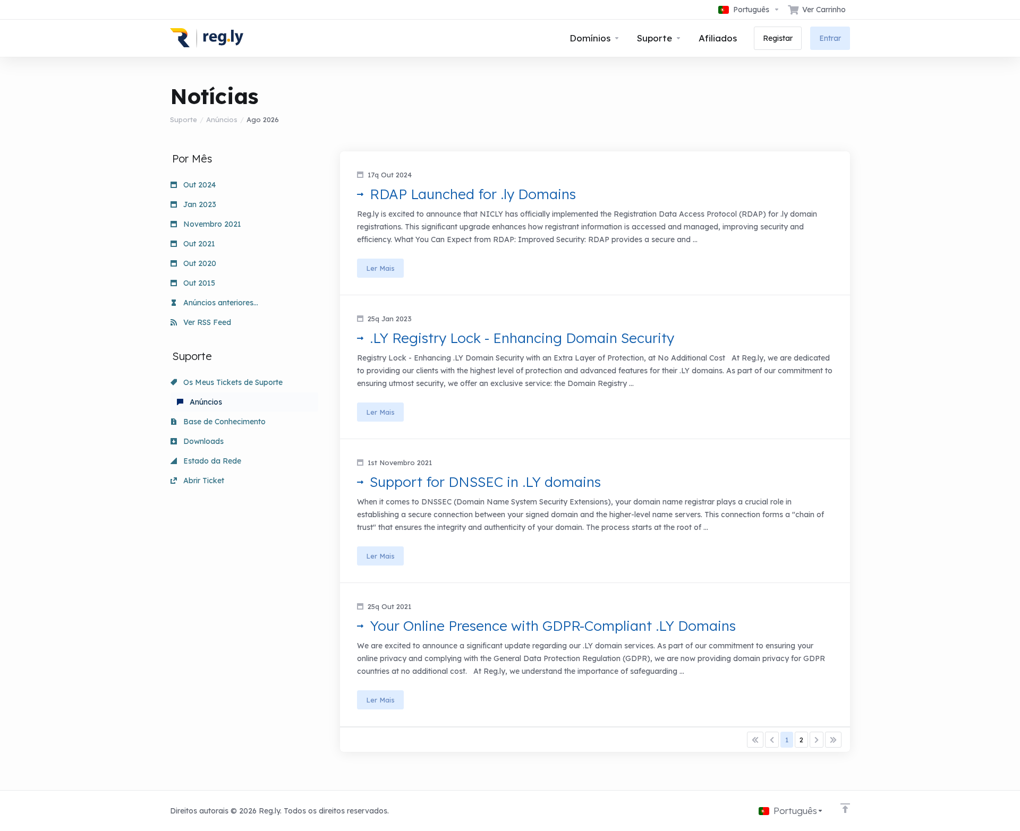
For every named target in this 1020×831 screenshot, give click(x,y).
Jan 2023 (198, 204)
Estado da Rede (211, 461)
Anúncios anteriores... (219, 302)
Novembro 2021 (211, 224)
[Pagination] (755, 740)
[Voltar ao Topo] (845, 808)
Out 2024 (198, 185)
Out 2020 (198, 263)
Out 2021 (198, 244)
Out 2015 (198, 283)
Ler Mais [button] (380, 268)
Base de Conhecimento (223, 421)
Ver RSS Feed (206, 322)
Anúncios (221, 119)
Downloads (202, 441)
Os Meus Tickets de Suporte (232, 382)
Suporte (183, 119)
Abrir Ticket (202, 480)
